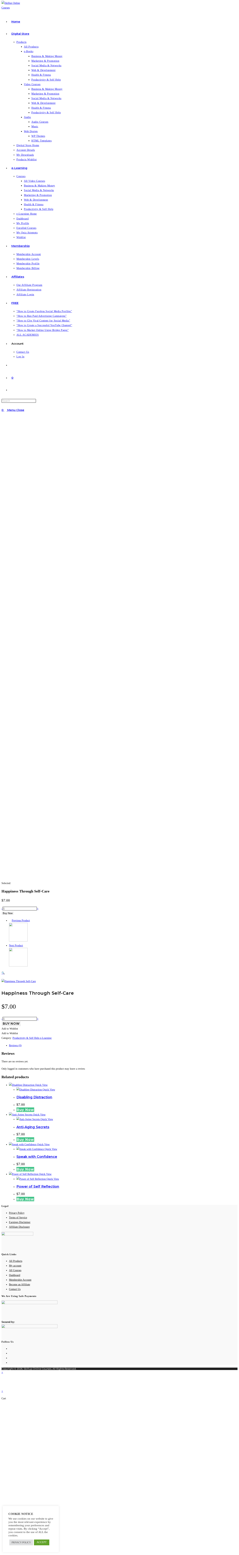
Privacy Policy (16, 1213)
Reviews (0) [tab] (15, 1045)
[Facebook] (10, 1353)
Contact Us (15, 1289)
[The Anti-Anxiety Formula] (18, 965)
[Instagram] (10, 1358)
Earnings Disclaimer (19, 1222)
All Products (15, 1261)
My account (15, 1265)
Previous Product (21, 920)
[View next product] (25, 945)
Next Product (16, 945)
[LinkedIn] (10, 1362)
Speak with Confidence (36, 1157)
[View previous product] (10, 920)
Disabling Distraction (34, 1097)
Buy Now (8, 913)
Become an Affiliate (19, 1284)
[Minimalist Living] (18, 940)
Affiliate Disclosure (19, 1227)
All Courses (15, 1270)
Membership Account (20, 1279)
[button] (60, 973)
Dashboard (14, 1275)
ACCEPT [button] (42, 1542)
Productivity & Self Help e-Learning (32, 1038)
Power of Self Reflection (37, 1186)
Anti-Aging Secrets (32, 1127)
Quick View (41, 1085)
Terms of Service (18, 1217)
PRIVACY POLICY (21, 1542)
